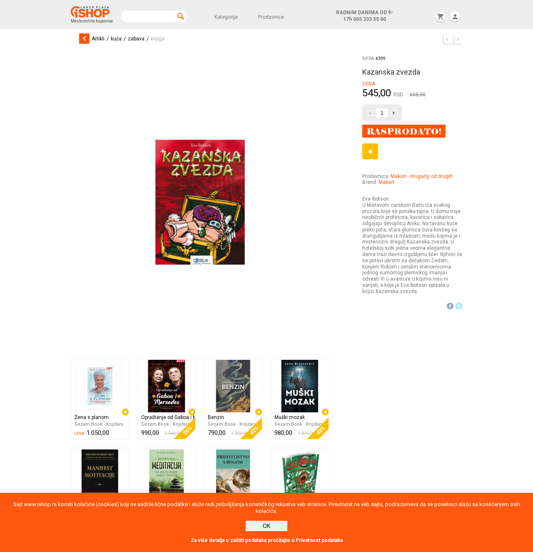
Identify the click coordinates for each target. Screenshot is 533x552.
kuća (116, 39)
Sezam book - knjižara (99, 424)
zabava (136, 39)
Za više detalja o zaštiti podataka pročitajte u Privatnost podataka (267, 540)
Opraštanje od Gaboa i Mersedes (168, 417)
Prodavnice (271, 17)
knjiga (157, 39)
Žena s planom (92, 417)
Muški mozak (289, 417)
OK (267, 526)
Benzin (216, 417)
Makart (386, 182)
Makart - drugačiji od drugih (422, 176)
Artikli (98, 39)
